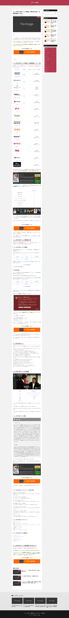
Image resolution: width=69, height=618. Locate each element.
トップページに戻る (27, 613)
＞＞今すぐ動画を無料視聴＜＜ (26, 264)
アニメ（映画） (47, 52)
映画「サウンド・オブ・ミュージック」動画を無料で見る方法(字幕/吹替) (53, 40)
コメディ (16, 6)
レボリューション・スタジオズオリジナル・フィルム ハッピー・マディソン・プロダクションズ (33, 394)
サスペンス (46, 56)
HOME (13, 6)
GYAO (27, 256)
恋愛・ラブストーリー (48, 67)
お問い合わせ (43, 613)
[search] (55, 13)
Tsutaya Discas (34, 190)
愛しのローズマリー (16, 540)
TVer (17, 283)
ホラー (48, 14)
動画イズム (26, 283)
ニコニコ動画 (36, 256)
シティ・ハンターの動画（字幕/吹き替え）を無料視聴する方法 (28, 606)
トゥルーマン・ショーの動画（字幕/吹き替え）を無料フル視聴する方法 (31, 571)
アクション (46, 14)
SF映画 (46, 48)
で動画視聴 (29, 52)
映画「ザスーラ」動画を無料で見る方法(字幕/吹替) (53, 35)
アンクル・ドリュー (16, 535)
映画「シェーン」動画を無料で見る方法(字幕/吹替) (53, 26)
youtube (18, 256)
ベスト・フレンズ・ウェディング (18, 536)
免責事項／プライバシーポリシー (35, 613)
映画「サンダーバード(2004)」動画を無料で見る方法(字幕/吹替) (53, 31)
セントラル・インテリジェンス (18, 539)
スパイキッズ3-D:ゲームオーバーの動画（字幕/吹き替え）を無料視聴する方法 (40, 606)
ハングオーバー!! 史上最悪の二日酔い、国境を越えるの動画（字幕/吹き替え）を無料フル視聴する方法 (31, 582)
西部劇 (46, 71)
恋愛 (54, 14)
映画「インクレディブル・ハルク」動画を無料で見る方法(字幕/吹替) (53, 21)
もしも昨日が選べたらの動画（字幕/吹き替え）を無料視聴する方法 (25, 6)
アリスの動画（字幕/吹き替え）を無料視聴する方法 (17, 606)
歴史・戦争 (46, 69)
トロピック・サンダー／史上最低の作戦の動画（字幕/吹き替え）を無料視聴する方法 (51, 606)
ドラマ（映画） (47, 58)
